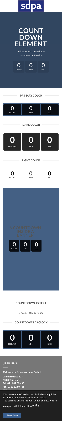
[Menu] (5, 6)
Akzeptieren (12, 415)
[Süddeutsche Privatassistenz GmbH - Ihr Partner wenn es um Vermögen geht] (31, 6)
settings (36, 405)
